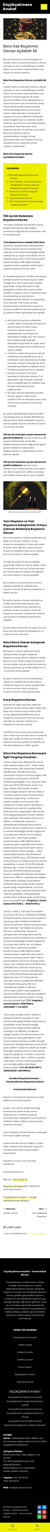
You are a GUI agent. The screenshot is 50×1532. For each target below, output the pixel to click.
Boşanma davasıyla (13, 1186)
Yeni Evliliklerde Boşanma (39, 1213)
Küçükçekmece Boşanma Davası (25, 1409)
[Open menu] (44, 7)
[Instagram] (39, 1512)
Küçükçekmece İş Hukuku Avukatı (25, 1421)
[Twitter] (44, 1507)
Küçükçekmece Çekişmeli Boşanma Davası (25, 1415)
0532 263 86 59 (11, 1481)
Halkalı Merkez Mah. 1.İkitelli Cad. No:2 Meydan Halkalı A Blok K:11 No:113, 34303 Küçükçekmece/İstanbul (25, 1441)
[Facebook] (39, 1507)
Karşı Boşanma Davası (20, 198)
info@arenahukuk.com (20, 1487)
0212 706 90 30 (20, 1179)
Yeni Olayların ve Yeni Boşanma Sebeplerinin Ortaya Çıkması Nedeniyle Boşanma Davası (25, 185)
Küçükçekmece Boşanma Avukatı (25, 1397)
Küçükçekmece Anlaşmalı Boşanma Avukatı (25, 1403)
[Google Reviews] (44, 1517)
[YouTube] (44, 1512)
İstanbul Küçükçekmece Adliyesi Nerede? (25, 1425)
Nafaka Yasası (10, 1211)
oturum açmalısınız (36, 1233)
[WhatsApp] (39, 1517)
